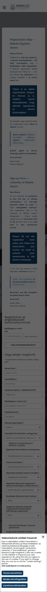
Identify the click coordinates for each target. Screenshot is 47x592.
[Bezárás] (43, 537)
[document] (23, 562)
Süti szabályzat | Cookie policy (16, 566)
